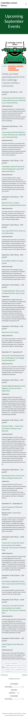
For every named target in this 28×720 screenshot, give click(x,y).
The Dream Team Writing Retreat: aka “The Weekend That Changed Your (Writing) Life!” (13, 358)
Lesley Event (20, 66)
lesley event (20, 667)
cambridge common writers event (13, 665)
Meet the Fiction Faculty (10, 332)
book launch (14, 663)
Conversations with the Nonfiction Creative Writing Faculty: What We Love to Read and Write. (13, 100)
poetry (12, 669)
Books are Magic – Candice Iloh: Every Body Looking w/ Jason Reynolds (12, 428)
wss (12, 671)
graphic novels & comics (11, 667)
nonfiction (7, 669)
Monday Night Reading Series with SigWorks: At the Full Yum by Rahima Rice (13, 388)
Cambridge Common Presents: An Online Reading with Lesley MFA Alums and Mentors (13, 169)
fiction (23, 665)
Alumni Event (11, 66)
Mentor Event (12, 68)
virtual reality (19, 669)
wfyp (24, 669)
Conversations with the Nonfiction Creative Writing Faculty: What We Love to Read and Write (13, 134)
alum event (8, 663)
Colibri (21, 715)
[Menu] (26, 4)
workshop (7, 671)
